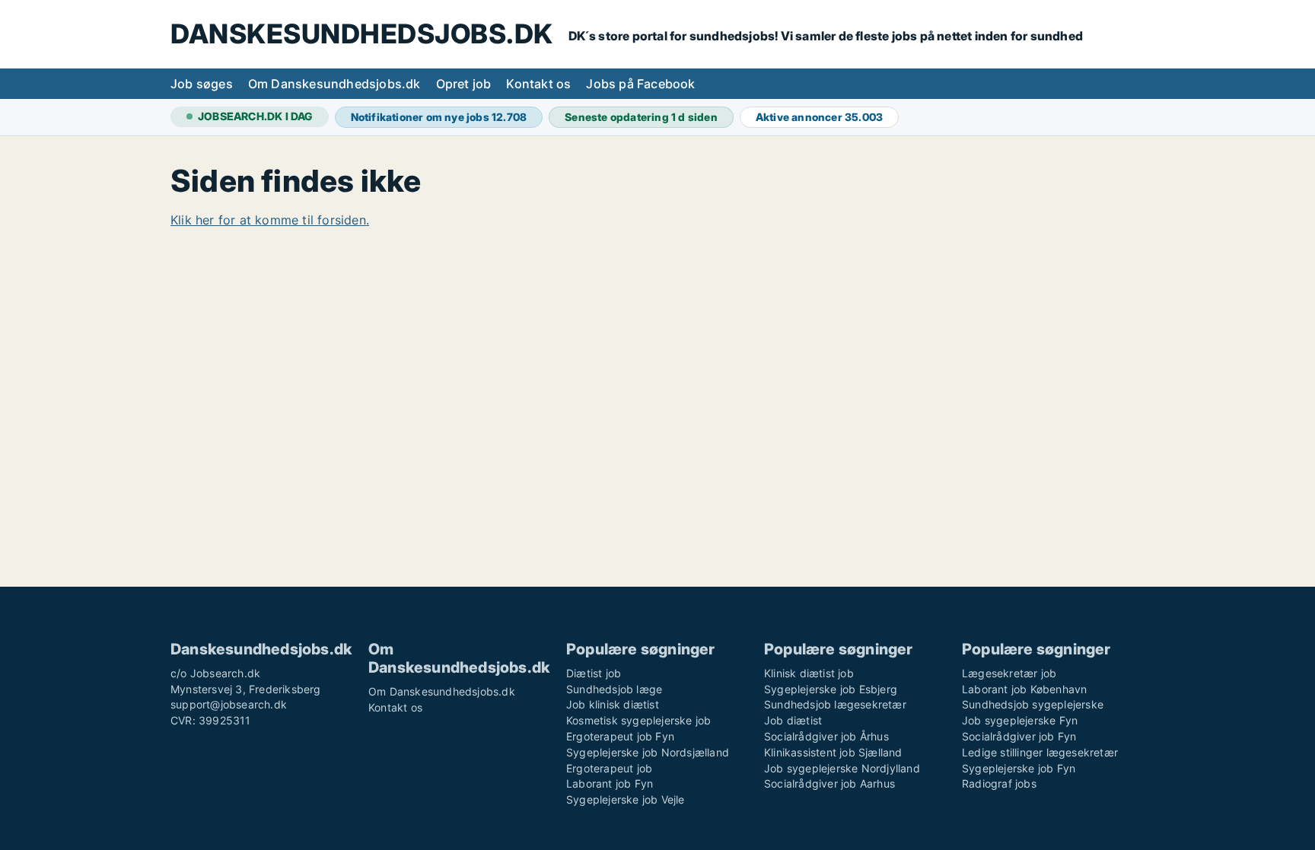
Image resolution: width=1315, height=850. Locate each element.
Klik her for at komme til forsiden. (269, 220)
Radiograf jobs (999, 783)
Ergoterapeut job (609, 768)
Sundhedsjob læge (614, 689)
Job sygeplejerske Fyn (1020, 720)
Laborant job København (1024, 689)
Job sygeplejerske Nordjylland (842, 768)
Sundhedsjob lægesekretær (835, 704)
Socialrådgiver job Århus (826, 736)
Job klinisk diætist (612, 704)
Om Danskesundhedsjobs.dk (334, 83)
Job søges (201, 83)
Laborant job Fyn (609, 783)
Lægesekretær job (1009, 673)
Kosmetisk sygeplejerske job (638, 720)
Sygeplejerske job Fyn (1018, 768)
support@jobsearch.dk (228, 704)
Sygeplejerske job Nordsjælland (647, 752)
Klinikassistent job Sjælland (833, 752)
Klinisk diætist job (809, 673)
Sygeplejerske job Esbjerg (830, 689)
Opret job (464, 83)
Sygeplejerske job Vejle (625, 799)
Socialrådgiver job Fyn (1019, 736)
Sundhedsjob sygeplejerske (1032, 704)
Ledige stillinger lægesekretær (1040, 752)
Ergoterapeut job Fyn (620, 736)
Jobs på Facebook (640, 83)
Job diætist (793, 720)
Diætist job (593, 673)
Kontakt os (538, 83)
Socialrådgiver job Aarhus (829, 783)
